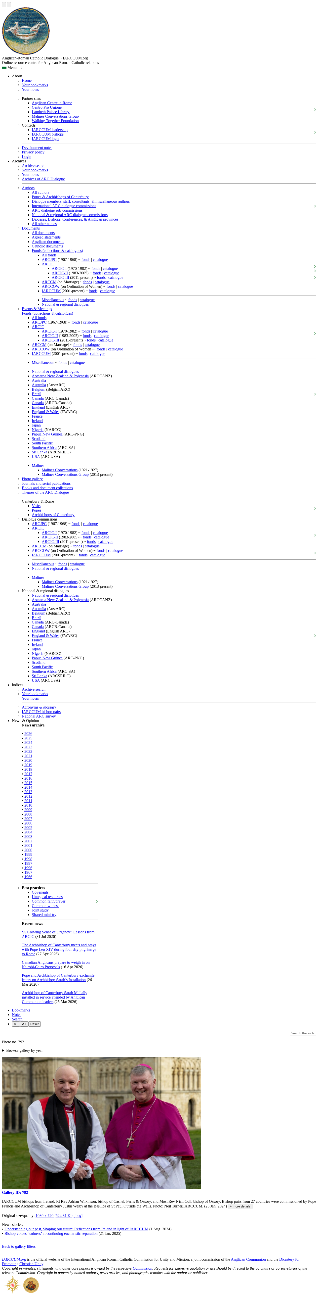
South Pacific (42, 443)
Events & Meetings (37, 309)
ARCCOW (51, 286)
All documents (43, 233)
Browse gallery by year (24, 1050)
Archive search (33, 165)
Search (17, 1019)
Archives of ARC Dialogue (43, 179)
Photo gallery (32, 479)
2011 (28, 801)
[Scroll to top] (4, 4)
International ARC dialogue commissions (64, 206)
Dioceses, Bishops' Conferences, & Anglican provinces (75, 219)
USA (36, 456)
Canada (38, 398)
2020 (28, 760)
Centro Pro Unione (47, 107)
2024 (28, 742)
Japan (36, 425)
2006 (28, 823)
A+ (24, 1024)
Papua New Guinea (47, 434)
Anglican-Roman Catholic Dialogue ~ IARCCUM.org (45, 58)
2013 (28, 792)
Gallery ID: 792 (15, 1192)
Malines (38, 465)
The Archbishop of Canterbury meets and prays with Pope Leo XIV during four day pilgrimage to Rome (59, 949)
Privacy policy (33, 152)
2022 (28, 751)
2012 (28, 796)
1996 (28, 868)
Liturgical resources (47, 897)
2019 (28, 765)
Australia (39, 380)
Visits (36, 506)
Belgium (38, 389)
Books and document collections (47, 488)
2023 (28, 747)
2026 (28, 733)
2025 (28, 738)
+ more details (240, 1206)
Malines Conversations (60, 470)
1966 (28, 877)
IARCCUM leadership (50, 130)
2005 (28, 827)
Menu (11, 67)
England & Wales (45, 412)
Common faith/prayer (48, 901)
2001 (28, 845)
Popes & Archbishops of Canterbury (60, 197)
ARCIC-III (60, 277)
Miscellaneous (53, 300)
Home (27, 80)
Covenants (40, 892)
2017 (28, 774)
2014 (28, 787)
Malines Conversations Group (55, 116)
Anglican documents (48, 242)
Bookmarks (21, 1010)
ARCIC (48, 264)
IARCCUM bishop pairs (41, 712)
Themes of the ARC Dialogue (45, 492)
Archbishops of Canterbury (53, 515)
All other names (44, 224)
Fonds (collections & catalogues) (57, 250)
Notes (16, 1014)
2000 (28, 850)
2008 (28, 814)
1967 (28, 872)
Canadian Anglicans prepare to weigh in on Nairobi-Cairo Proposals (56, 964)
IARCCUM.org (14, 1259)
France (37, 416)
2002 (28, 841)
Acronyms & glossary (39, 707)
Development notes (37, 147)
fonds (85, 259)
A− (16, 1024)
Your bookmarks (35, 85)
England (38, 407)
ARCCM (49, 282)
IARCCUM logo (45, 139)
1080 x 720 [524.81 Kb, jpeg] (59, 1215)
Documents (31, 228)
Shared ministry (44, 915)
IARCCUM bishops (48, 134)
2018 (28, 769)
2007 (28, 819)
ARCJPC (49, 259)
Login (26, 156)
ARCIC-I (59, 268)
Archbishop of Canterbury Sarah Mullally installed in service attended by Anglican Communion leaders (54, 997)
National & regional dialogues (65, 304)
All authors (40, 192)
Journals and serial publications (46, 483)
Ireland (37, 421)
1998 (28, 859)
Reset (34, 1024)
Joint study (40, 910)
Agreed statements (46, 237)
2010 (28, 805)
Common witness (45, 906)
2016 (28, 778)
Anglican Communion (248, 1259)
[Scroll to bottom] (9, 4)
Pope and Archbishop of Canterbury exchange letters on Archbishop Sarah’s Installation (58, 977)
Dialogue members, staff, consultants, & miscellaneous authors (81, 201)
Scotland (38, 438)
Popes (36, 510)
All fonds (49, 255)
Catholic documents (47, 246)
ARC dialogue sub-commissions (57, 210)
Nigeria (37, 430)
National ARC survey (39, 716)
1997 (28, 863)
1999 (28, 854)
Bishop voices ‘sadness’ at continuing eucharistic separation (51, 1233)
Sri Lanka (39, 452)
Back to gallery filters (19, 1246)
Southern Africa (44, 447)
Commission (142, 1268)
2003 (28, 836)
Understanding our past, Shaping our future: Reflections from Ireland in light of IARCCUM (76, 1229)
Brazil (36, 394)
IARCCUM (51, 291)
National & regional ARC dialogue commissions (70, 215)
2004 (28, 832)
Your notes (30, 89)
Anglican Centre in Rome (52, 103)
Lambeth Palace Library (51, 112)
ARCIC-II (60, 273)
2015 (28, 783)
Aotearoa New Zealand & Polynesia (60, 376)
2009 (28, 810)
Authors (28, 188)
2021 (28, 756)
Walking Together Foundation (55, 121)
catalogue (100, 259)
